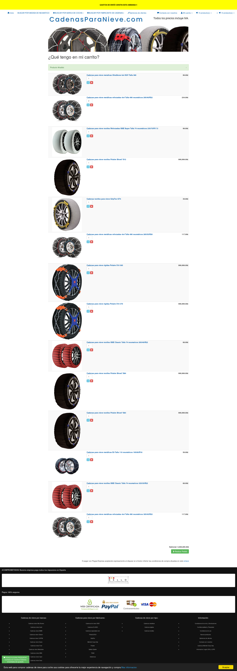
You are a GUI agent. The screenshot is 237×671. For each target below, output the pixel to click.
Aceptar (225, 667)
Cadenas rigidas (149, 627)
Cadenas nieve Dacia (36, 642)
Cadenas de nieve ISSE (93, 623)
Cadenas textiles (149, 631)
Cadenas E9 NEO (93, 627)
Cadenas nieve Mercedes (36, 649)
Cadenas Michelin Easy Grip (206, 646)
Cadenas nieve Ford (36, 646)
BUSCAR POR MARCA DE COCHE (68, 13)
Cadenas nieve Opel (36, 657)
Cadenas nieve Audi (36, 627)
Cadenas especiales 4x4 (93, 631)
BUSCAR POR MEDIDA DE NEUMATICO (33, 13)
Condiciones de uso (205, 631)
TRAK (92, 653)
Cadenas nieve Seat (36, 660)
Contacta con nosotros (205, 642)
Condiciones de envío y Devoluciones (205, 623)
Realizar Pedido (180, 551)
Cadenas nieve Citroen (36, 634)
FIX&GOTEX (92, 634)
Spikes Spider (93, 649)
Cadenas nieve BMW (36, 631)
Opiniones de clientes (137, 13)
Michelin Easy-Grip (93, 642)
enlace (186, 561)
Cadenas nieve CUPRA (36, 638)
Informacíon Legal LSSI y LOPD (206, 649)
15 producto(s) (227, 13)
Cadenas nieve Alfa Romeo (36, 623)
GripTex (93, 638)
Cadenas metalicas (149, 623)
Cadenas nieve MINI (36, 653)
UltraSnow (93, 657)
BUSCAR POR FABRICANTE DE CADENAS (106, 13)
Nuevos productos (205, 634)
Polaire (93, 646)
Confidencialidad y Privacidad (205, 627)
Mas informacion (129, 667)
